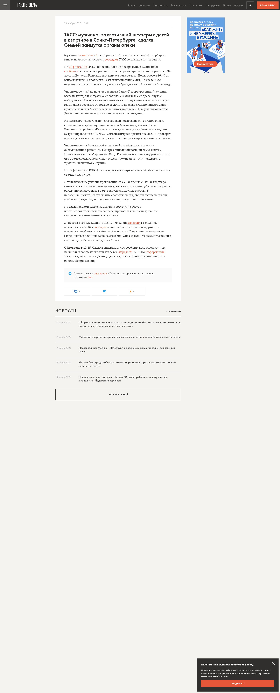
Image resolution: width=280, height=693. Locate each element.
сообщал (100, 227)
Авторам (144, 5)
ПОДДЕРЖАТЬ (238, 683)
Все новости (173, 311)
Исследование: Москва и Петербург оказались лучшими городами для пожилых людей (127, 349)
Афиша (238, 5)
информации (78, 67)
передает (125, 252)
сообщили (71, 71)
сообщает (111, 60)
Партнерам (160, 5)
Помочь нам (267, 5)
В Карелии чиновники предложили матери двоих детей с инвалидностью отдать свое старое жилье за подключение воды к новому (129, 324)
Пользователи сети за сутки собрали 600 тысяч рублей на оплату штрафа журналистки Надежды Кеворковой (123, 378)
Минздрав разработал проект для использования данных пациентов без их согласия (129, 337)
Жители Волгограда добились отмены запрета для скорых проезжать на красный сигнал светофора (127, 364)
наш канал (100, 273)
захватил (133, 223)
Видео (227, 5)
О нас (132, 5)
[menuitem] (5, 5)
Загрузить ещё (118, 394)
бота (90, 277)
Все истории (178, 5)
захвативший (88, 55)
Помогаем (196, 5)
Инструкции (212, 5)
